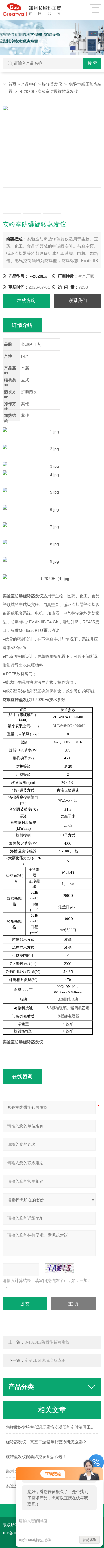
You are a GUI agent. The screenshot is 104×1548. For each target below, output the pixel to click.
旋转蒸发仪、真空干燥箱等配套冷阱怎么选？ (46, 1442)
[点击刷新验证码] (59, 1268)
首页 (12, 84)
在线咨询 (26, 300)
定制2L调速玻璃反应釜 (45, 1360)
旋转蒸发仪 (52, 84)
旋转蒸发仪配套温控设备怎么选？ (36, 1457)
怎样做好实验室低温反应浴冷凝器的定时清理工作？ (52, 1427)
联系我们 (77, 300)
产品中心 (29, 84)
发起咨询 (89, 1540)
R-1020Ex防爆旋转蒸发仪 (47, 1342)
